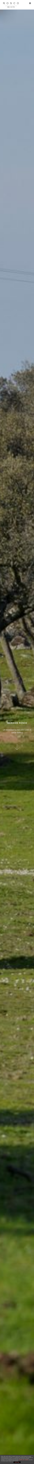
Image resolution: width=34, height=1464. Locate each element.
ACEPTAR (17, 1462)
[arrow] (17, 747)
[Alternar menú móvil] (30, 3)
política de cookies (24, 1459)
